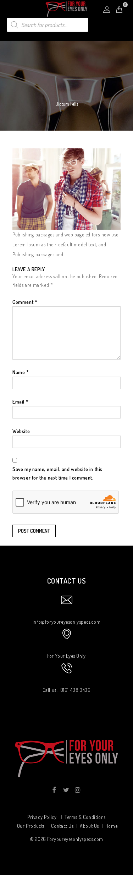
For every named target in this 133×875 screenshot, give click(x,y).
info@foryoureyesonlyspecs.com (66, 622)
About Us (89, 826)
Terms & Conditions (85, 817)
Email (20, 402)
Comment (24, 302)
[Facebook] (54, 790)
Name (20, 372)
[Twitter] (65, 790)
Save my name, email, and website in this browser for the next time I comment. (57, 473)
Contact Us (62, 826)
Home (111, 826)
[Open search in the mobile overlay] (47, 25)
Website (21, 431)
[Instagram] (77, 790)
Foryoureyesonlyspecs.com (75, 839)
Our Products (31, 826)
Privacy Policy (41, 817)
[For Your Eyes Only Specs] (67, 8)
